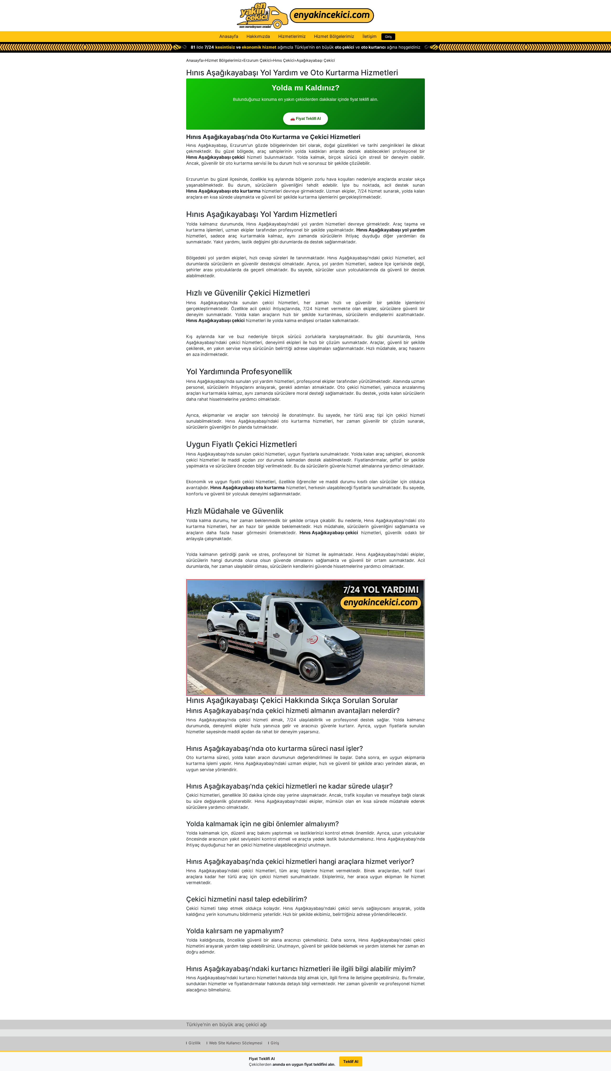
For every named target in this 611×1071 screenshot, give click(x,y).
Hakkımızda (258, 36)
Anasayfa (228, 36)
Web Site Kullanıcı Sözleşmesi (235, 1042)
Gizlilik (195, 1042)
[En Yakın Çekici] (305, 15)
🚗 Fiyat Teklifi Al (305, 119)
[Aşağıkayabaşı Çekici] (305, 637)
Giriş (388, 37)
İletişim (370, 36)
